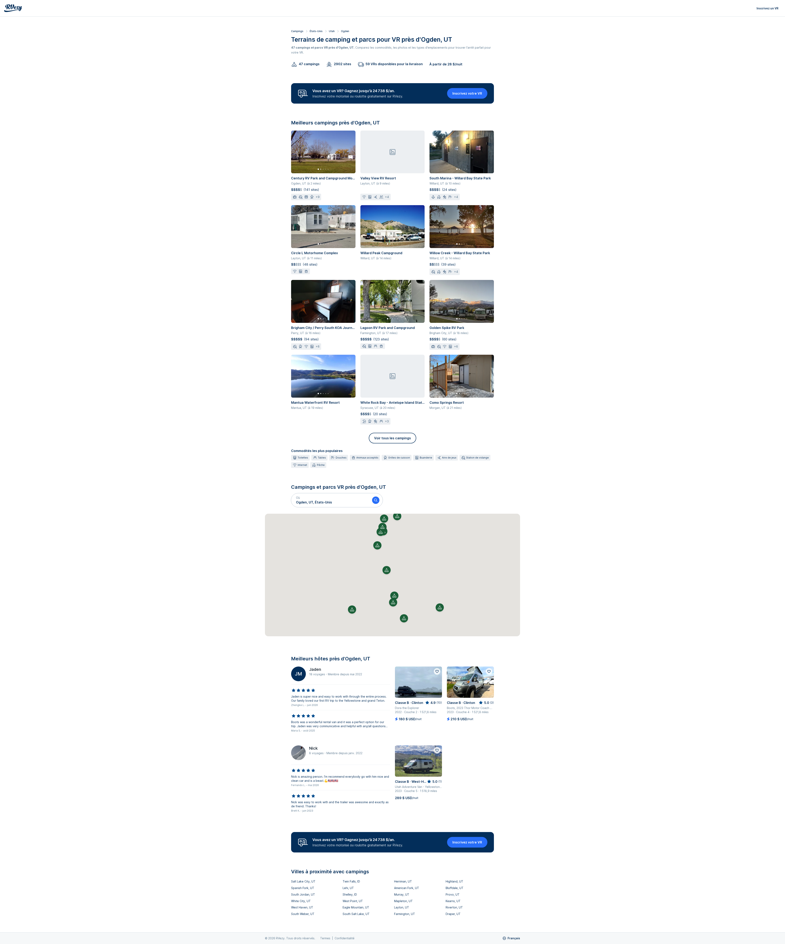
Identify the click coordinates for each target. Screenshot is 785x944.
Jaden (315, 669)
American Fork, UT (406, 888)
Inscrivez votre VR (467, 93)
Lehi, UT (348, 888)
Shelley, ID (350, 894)
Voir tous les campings (392, 438)
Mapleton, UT (403, 901)
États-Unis (316, 31)
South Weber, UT (302, 914)
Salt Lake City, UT (303, 881)
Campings (297, 31)
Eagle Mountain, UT (356, 907)
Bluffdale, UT (454, 888)
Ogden (345, 31)
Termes (325, 938)
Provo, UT (453, 894)
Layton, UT (401, 907)
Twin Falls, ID (351, 881)
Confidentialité (344, 938)
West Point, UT (353, 901)
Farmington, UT (404, 914)
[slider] (303, 690)
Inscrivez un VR (767, 8)
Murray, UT (401, 894)
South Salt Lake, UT (356, 914)
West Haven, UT (302, 907)
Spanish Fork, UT (302, 888)
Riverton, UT (454, 907)
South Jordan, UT (303, 894)
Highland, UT (454, 881)
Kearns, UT (453, 901)
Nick (313, 748)
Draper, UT (453, 914)
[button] (330, 500)
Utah (332, 31)
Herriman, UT (403, 881)
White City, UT (301, 901)
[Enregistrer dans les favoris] (437, 671)
